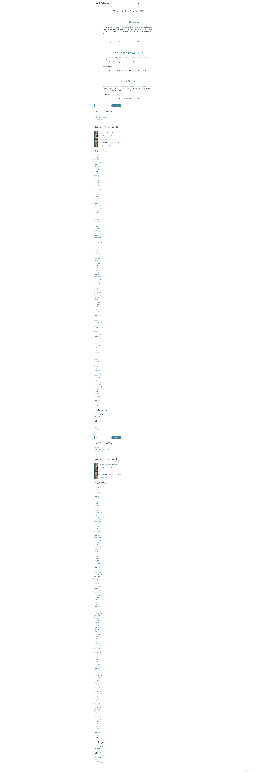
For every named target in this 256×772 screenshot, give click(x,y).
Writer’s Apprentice (138, 3)
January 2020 (97, 256)
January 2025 (97, 177)
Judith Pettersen (102, 3)
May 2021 (96, 228)
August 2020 (97, 244)
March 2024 (97, 185)
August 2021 (97, 223)
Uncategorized (133, 42)
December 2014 (97, 356)
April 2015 (96, 350)
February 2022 (97, 216)
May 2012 (96, 393)
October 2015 (97, 342)
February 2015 (97, 354)
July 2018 (96, 285)
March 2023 (97, 200)
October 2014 (97, 359)
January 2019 (97, 274)
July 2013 (96, 379)
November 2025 (98, 166)
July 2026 (96, 157)
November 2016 (98, 318)
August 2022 (97, 210)
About (153, 3)
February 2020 (97, 255)
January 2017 (97, 315)
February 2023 (97, 201)
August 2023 (97, 194)
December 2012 (97, 384)
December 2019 (97, 258)
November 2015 (98, 340)
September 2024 (98, 180)
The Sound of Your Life (128, 53)
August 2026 (97, 155)
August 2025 (97, 168)
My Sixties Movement (99, 115)
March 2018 (97, 290)
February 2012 (97, 398)
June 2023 (96, 196)
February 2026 (97, 162)
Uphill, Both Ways (128, 22)
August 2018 (97, 283)
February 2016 (97, 334)
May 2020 (96, 249)
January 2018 (97, 294)
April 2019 (96, 271)
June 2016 (96, 327)
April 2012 (96, 395)
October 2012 (97, 388)
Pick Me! (96, 121)
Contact (159, 3)
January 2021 (97, 235)
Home (129, 3)
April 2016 (96, 331)
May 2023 (96, 198)
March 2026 (97, 161)
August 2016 (97, 324)
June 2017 (96, 306)
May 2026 (96, 159)
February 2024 (97, 187)
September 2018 (98, 281)
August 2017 (97, 302)
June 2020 (96, 248)
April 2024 (96, 184)
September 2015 (98, 343)
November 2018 (98, 278)
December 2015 (97, 338)
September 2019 (98, 262)
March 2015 (97, 352)
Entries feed (97, 429)
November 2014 (98, 357)
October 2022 (97, 208)
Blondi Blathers (101, 136)
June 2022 (96, 212)
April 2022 (96, 214)
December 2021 (97, 217)
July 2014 (96, 365)
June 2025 (96, 171)
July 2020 (96, 246)
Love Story (128, 81)
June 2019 (96, 267)
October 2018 (97, 279)
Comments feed (98, 431)
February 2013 (97, 382)
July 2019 (96, 265)
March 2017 (97, 311)
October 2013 (97, 375)
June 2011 (96, 405)
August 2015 (97, 345)
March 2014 (97, 370)
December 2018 (97, 276)
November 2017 (98, 297)
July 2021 (96, 225)
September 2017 (98, 301)
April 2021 (96, 230)
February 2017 (97, 313)
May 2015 (96, 349)
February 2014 (97, 372)
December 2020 (97, 237)
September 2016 (98, 322)
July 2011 (96, 404)
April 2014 (96, 368)
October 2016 (97, 320)
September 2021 (98, 221)
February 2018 (97, 292)
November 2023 (98, 191)
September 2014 (98, 361)
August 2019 (97, 263)
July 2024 (96, 182)
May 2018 (96, 288)
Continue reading (108, 38)
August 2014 (97, 363)
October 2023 (97, 193)
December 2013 (97, 373)
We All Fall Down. (98, 122)
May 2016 (96, 329)
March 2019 (97, 272)
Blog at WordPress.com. (157, 769)
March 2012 (97, 397)
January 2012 (97, 400)
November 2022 (98, 207)
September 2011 (98, 402)
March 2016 (97, 333)
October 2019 (97, 260)
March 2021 (97, 232)
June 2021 (96, 226)
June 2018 (96, 287)
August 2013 (97, 377)
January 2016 (97, 336)
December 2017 (97, 295)
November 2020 (98, 239)
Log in (95, 427)
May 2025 (96, 173)
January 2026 (97, 164)
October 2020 (97, 240)
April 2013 (96, 381)
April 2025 (96, 175)
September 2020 (98, 242)
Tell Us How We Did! (99, 119)
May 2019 (96, 269)
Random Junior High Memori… (114, 139)
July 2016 (96, 326)
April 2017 (96, 310)
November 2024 (98, 178)
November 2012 (98, 386)
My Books (147, 3)
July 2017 (96, 304)
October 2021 (97, 219)
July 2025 (96, 170)
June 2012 (96, 391)
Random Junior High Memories (101, 117)
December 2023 (97, 189)
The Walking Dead (98, 414)
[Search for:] (102, 105)
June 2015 (96, 347)
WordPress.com (97, 432)
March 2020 (97, 253)
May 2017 (96, 308)
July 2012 (96, 389)
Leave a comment (143, 42)
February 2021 (97, 233)
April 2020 (96, 251)
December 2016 (97, 317)
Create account (97, 425)
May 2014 (96, 366)
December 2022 (97, 205)
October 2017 (97, 299)
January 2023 (97, 203)
